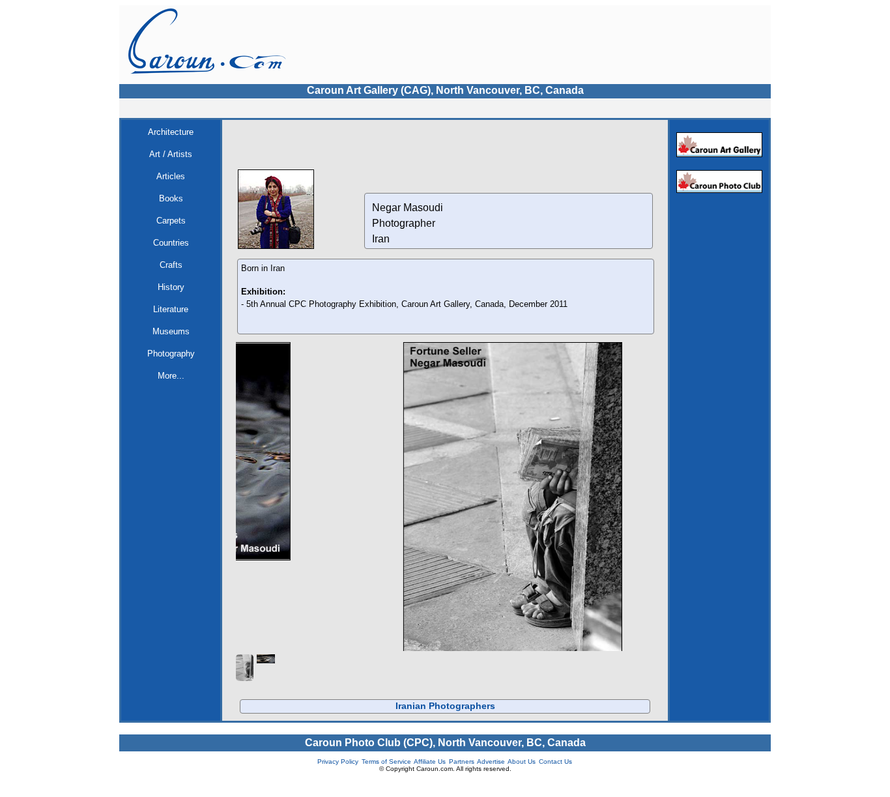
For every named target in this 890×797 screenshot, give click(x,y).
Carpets (171, 220)
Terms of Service (386, 779)
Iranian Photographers (445, 723)
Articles (170, 176)
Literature (170, 309)
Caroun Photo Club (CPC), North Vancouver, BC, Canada (445, 760)
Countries (171, 243)
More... (171, 376)
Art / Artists (170, 154)
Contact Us (555, 779)
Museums (171, 331)
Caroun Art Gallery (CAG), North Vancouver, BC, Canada (445, 90)
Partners (461, 779)
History (171, 287)
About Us (522, 779)
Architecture (171, 132)
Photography (171, 353)
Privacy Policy (337, 779)
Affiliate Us (430, 779)
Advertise (491, 779)
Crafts (171, 265)
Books (171, 198)
